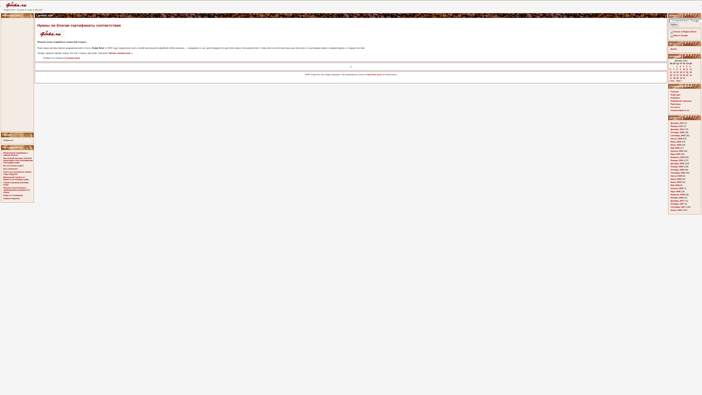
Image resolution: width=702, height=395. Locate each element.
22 (677, 75)
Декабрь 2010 (677, 129)
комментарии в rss (680, 110)
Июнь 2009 (676, 145)
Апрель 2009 (677, 151)
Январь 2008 (677, 198)
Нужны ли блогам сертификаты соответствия (79, 25)
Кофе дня (675, 95)
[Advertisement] (18, 74)
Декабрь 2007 (677, 201)
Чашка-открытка (11, 198)
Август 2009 (676, 139)
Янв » (679, 81)
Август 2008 (676, 176)
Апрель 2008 (677, 188)
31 (684, 78)
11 (687, 69)
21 (674, 75)
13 (671, 72)
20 (671, 75)
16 (681, 72)
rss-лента (675, 107)
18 (687, 72)
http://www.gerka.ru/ (376, 75)
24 (684, 75)
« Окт (672, 81)
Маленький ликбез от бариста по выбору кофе (16, 178)
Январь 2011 (677, 126)
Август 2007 (676, 210)
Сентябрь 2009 (678, 135)
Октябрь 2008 (677, 170)
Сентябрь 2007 (678, 207)
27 (671, 78)
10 (684, 69)
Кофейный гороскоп (681, 101)
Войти (674, 49)
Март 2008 (675, 191)
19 (691, 72)
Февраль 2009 (677, 157)
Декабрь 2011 (677, 123)
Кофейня (675, 98)
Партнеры (676, 104)
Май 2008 (675, 185)
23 (681, 75)
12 (691, 69)
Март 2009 (675, 154)
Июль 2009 (676, 142)
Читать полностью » (121, 53)
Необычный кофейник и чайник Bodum (15, 154)
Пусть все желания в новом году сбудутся (17, 173)
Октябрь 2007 (677, 204)
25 (687, 75)
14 (674, 72)
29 (677, 78)
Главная (675, 92)
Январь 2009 (677, 160)
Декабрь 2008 (677, 163)
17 (684, 72)
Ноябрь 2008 (677, 166)
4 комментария (72, 58)
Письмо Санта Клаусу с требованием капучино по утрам (16, 190)
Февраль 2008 (677, 194)
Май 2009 (675, 148)
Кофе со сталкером (13, 195)
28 (674, 78)
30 (681, 78)
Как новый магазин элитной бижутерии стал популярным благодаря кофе (18, 160)
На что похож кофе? (13, 166)
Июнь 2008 (676, 182)
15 (677, 72)
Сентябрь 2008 (678, 173)
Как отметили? (10, 169)
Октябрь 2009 (677, 132)
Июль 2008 (676, 179)
